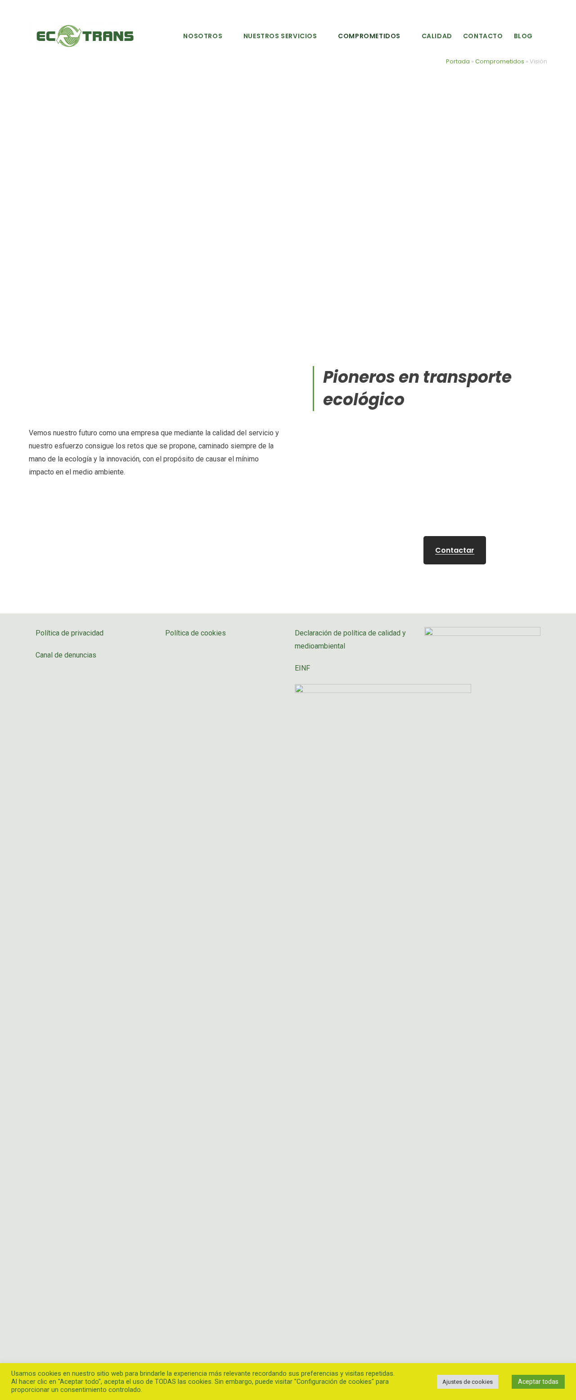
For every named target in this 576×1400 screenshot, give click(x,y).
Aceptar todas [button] (538, 1381)
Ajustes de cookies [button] (467, 1381)
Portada (458, 61)
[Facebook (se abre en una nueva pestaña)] (517, 9)
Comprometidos (499, 61)
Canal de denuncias (66, 655)
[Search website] (546, 36)
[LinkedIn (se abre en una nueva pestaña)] (542, 9)
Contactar (454, 550)
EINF (302, 668)
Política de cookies (195, 633)
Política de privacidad (70, 633)
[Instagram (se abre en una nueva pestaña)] (530, 9)
